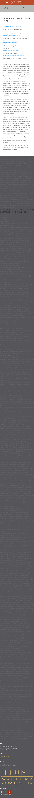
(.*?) (20, 332)
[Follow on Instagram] (5, 792)
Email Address (5, 221)
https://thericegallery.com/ (11, 50)
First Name (4, 217)
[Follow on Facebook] (1, 792)
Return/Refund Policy (5, 794)
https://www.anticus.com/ (11, 35)
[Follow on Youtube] (9, 792)
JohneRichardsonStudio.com (12, 26)
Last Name (4, 219)
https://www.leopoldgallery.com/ (13, 55)
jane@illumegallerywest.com (8, 765)
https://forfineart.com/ (10, 42)
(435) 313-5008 (4, 756)
